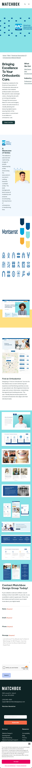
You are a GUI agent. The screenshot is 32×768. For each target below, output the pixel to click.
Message (8, 635)
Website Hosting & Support (10, 740)
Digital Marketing (7, 737)
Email (7, 618)
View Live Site (8, 122)
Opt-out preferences (10, 765)
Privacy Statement (21, 765)
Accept (16, 761)
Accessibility (26, 733)
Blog (23, 735)
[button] (29, 744)
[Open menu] (29, 4)
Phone (7, 626)
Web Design (27, 69)
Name (7, 609)
